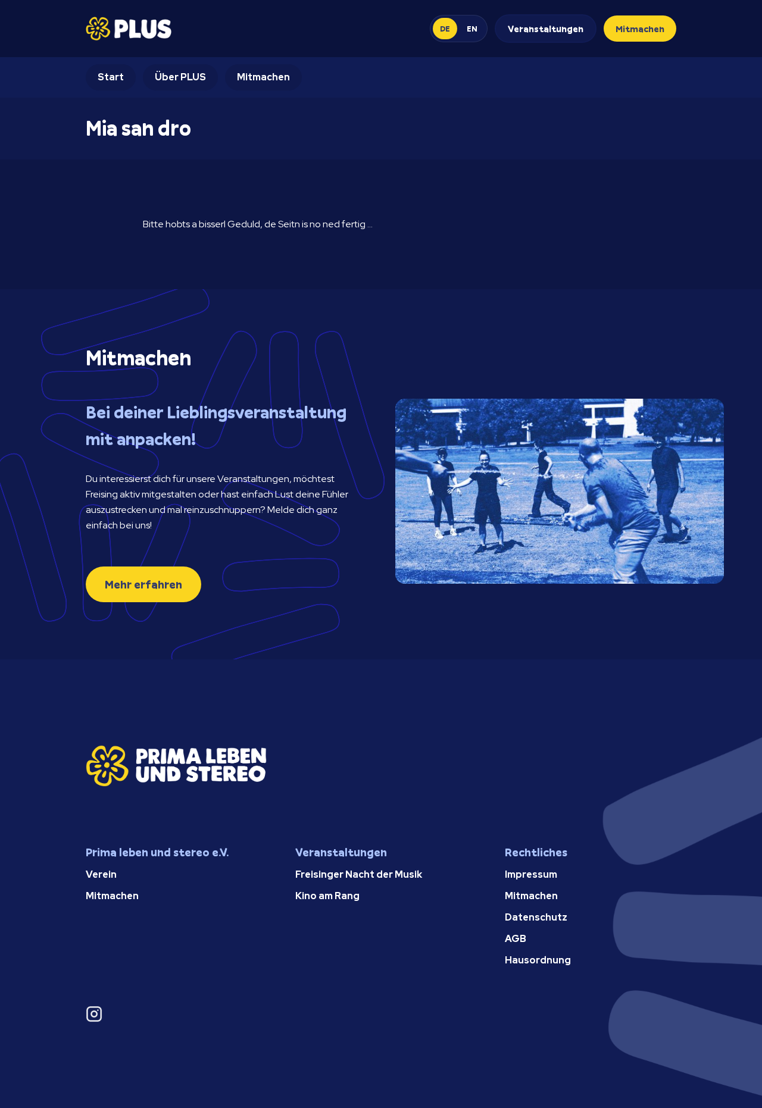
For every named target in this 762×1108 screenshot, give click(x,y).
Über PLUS (180, 77)
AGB (515, 938)
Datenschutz (536, 917)
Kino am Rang (327, 896)
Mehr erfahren (143, 584)
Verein (101, 874)
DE (445, 28)
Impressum (531, 874)
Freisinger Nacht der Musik (358, 874)
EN (472, 28)
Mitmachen (640, 29)
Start (111, 77)
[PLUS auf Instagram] (171, 1014)
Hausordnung (538, 960)
